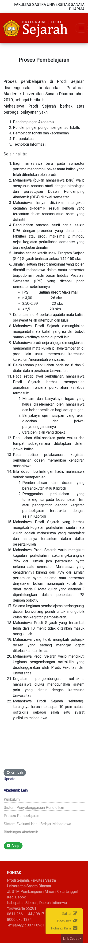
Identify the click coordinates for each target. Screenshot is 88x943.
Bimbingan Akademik (21, 832)
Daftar (67, 913)
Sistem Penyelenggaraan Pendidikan (34, 807)
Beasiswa (64, 921)
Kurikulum (12, 799)
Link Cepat (71, 938)
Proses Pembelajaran (21, 815)
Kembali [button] (17, 772)
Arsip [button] (15, 846)
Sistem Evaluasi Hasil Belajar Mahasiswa (37, 824)
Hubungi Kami (61, 928)
